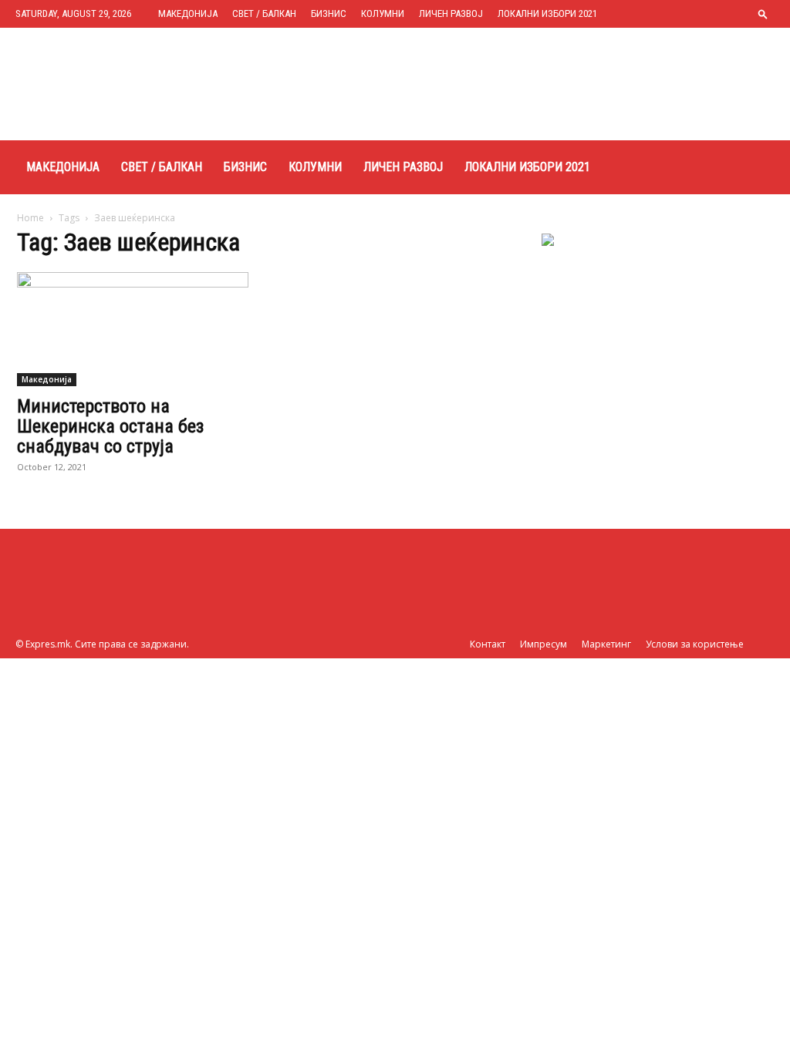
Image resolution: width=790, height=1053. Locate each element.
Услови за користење (695, 644)
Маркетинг (606, 644)
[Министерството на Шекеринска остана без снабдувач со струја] (132, 329)
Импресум (543, 644)
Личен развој (451, 13)
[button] (763, 13)
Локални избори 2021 (547, 13)
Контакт (487, 644)
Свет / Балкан (264, 13)
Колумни (382, 13)
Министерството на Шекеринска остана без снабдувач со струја (110, 426)
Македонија (188, 13)
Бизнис (328, 13)
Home (30, 217)
